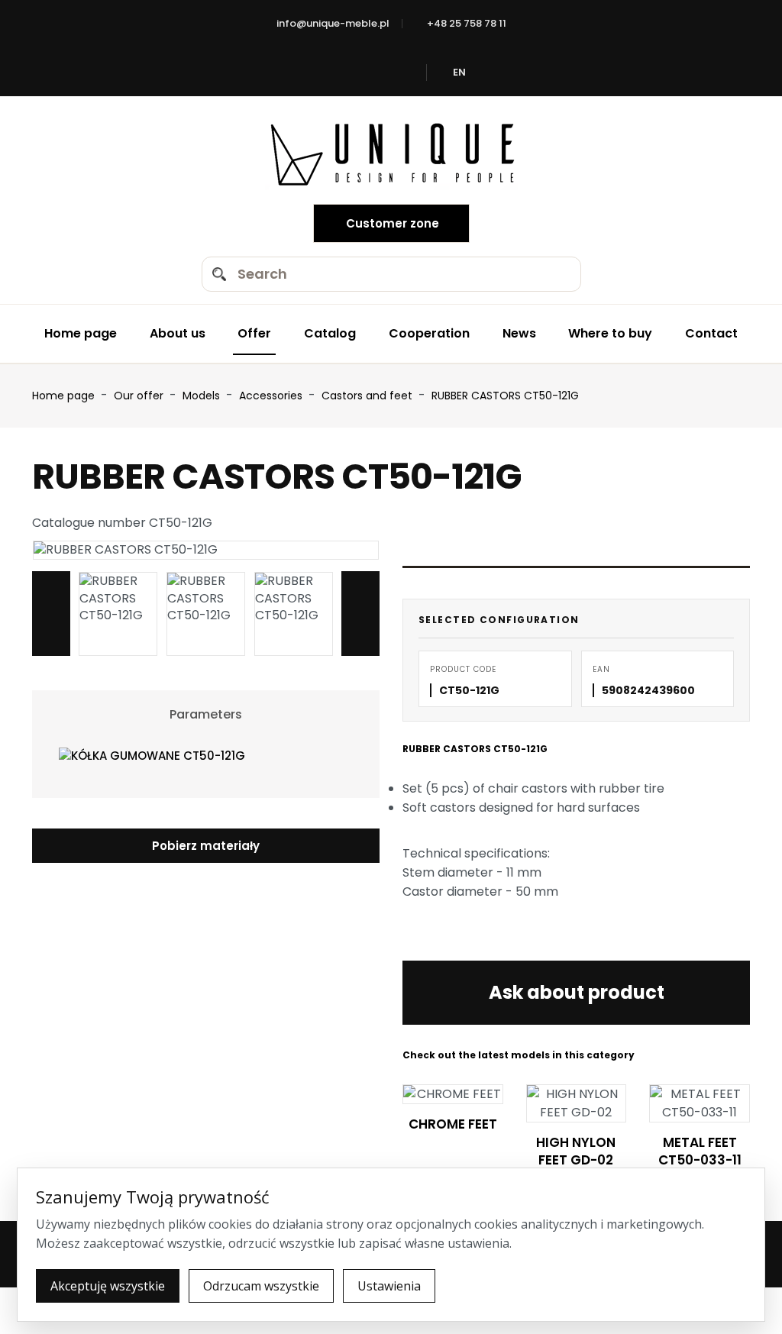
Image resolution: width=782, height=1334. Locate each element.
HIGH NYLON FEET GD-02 (576, 1151)
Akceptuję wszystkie (107, 1285)
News (519, 333)
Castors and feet (368, 395)
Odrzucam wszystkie (261, 1285)
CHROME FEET (453, 1124)
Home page (80, 333)
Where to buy (610, 333)
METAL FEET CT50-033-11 (700, 1151)
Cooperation (429, 333)
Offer (254, 333)
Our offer (140, 395)
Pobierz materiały (206, 846)
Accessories (272, 395)
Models (203, 395)
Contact (711, 333)
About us (177, 333)
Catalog (330, 333)
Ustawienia (389, 1285)
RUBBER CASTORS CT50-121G (505, 395)
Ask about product (576, 992)
